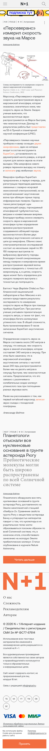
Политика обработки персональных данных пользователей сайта (23, 725)
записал (40, 399)
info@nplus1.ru (29, 685)
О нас (7, 597)
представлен (38, 126)
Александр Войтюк (11, 45)
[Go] (5, 4)
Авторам (10, 615)
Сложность (12, 603)
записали (10, 170)
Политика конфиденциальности (37, 732)
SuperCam (9, 153)
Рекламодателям (16, 609)
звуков (37, 170)
